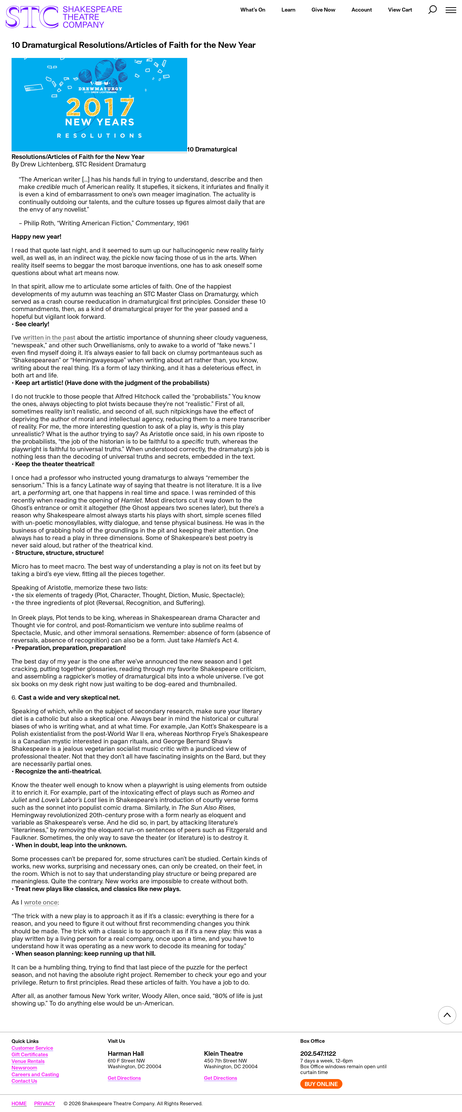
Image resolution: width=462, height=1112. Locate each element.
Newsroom (24, 1067)
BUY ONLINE (321, 1084)
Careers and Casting (35, 1074)
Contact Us (24, 1081)
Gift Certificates (30, 1054)
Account (362, 9)
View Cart (400, 9)
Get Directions (124, 1078)
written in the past (49, 337)
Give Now (323, 9)
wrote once (41, 902)
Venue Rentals (28, 1061)
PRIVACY (44, 1103)
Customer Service (32, 1048)
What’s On (252, 9)
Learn (288, 9)
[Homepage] (59, 17)
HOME (19, 1103)
